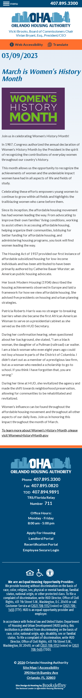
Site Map (30, 667)
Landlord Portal (41, 538)
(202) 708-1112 (40, 606)
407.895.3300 (64, 3)
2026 (21, 662)
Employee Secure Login (41, 550)
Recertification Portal (41, 544)
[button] (10, 3)
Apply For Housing (41, 533)
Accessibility (49, 667)
